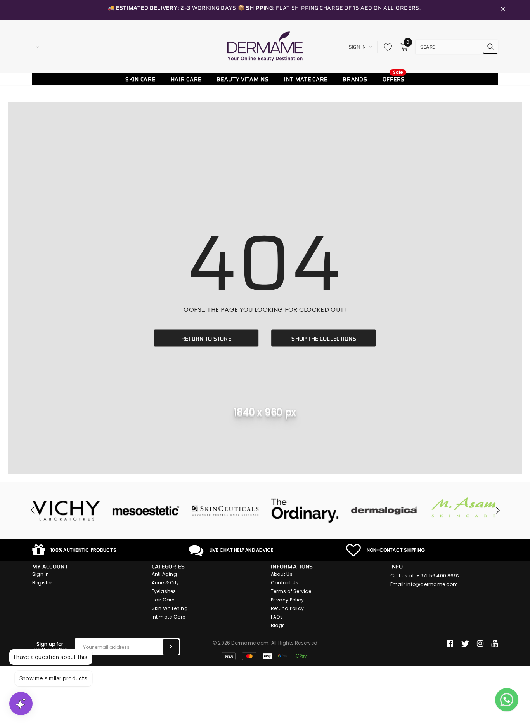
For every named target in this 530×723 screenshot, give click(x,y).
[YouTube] (494, 643)
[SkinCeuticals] (208, 510)
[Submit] (171, 647)
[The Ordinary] (287, 510)
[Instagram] (480, 643)
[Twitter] (465, 643)
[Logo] (265, 46)
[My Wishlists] (386, 47)
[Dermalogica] (367, 510)
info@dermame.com (432, 584)
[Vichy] (49, 510)
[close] (503, 10)
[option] (48, 510)
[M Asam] (446, 507)
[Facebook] (450, 643)
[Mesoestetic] (128, 510)
